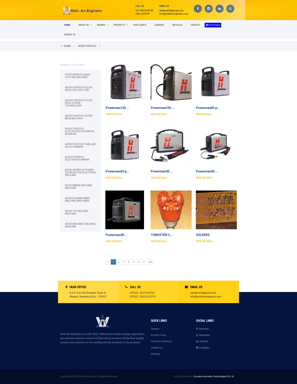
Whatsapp (204, 335)
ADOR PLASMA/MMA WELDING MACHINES (77, 199)
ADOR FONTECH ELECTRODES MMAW (77, 158)
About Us (83, 25)
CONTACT (195, 25)
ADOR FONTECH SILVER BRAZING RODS (79, 117)
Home (67, 25)
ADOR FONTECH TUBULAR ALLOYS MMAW (80, 145)
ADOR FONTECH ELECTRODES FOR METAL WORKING (80, 131)
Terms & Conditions (161, 341)
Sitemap (155, 353)
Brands (101, 25)
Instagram (204, 347)
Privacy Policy (158, 335)
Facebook (203, 328)
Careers (155, 328)
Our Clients (139, 25)
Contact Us (157, 347)
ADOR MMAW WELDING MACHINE (78, 186)
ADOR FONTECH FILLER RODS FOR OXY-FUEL (78, 89)
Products (119, 25)
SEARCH (68, 34)
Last (150, 262)
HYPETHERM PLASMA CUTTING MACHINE (77, 76)
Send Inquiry (214, 25)
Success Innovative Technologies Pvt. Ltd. (214, 376)
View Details (114, 114)
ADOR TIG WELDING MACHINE (76, 212)
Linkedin (203, 341)
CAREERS (159, 25)
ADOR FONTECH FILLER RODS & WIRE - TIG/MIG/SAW (78, 103)
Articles (177, 25)
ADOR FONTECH (87, 46)
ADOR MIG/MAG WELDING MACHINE (80, 225)
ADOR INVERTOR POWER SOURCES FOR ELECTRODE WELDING (80, 172)
